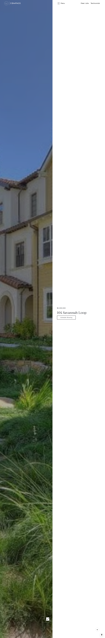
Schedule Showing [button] (66, 317)
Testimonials (95, 3)
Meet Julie (85, 3)
